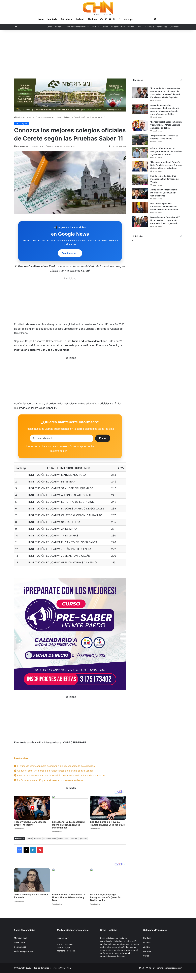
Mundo (95, 27)
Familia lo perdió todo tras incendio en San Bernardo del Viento (164, 179)
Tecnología (149, 27)
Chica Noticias (22, 146)
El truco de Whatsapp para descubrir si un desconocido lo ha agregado (55, 765)
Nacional (92, 19)
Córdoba (65, 19)
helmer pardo (63, 839)
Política (130, 27)
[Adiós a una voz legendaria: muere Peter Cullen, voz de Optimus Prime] (140, 193)
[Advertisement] (98, 54)
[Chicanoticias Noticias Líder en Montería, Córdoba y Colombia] (98, 7)
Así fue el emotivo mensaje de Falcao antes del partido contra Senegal (55, 770)
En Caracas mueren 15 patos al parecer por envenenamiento (49, 780)
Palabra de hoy (118, 27)
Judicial (80, 19)
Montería (52, 19)
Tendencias (162, 27)
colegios (37, 839)
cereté (29, 839)
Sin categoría (28, 117)
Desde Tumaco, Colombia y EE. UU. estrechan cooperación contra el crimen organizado (165, 220)
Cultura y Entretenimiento (78, 27)
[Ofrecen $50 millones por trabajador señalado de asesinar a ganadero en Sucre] (140, 152)
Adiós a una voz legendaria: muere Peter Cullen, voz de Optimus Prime (163, 192)
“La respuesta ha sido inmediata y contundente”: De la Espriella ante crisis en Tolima (166, 125)
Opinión (105, 27)
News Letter (19, 942)
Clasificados (175, 27)
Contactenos (20, 947)
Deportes (59, 27)
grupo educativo (49, 839)
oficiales (74, 839)
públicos (83, 839)
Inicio (40, 19)
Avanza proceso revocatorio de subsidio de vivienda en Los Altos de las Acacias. (60, 775)
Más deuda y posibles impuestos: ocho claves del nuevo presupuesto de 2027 (164, 206)
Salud (139, 27)
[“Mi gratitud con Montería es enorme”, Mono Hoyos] (140, 139)
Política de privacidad (24, 951)
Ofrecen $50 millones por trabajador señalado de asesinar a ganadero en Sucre (166, 151)
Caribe (49, 27)
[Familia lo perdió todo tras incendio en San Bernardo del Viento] (140, 180)
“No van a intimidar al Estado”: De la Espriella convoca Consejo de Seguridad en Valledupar (166, 165)
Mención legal (20, 938)
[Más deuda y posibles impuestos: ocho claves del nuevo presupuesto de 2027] (140, 207)
